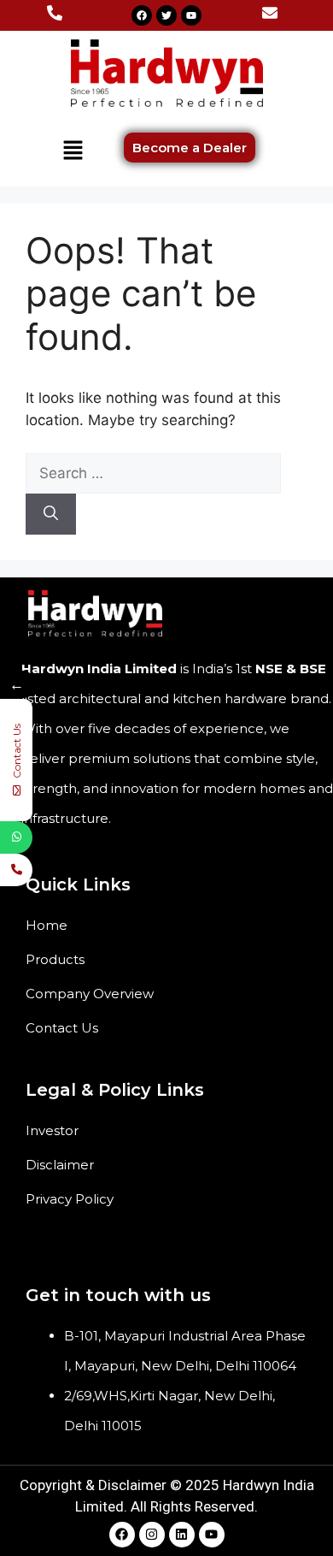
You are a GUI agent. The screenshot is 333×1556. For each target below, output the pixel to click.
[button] (73, 151)
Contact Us (62, 1028)
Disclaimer (60, 1165)
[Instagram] (152, 1534)
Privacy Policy (70, 1199)
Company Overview (90, 993)
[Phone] (16, 870)
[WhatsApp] (16, 837)
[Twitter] (166, 15)
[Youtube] (191, 15)
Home (46, 925)
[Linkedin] (182, 1534)
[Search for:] (153, 473)
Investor (52, 1130)
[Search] (51, 514)
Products (55, 959)
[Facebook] (141, 15)
